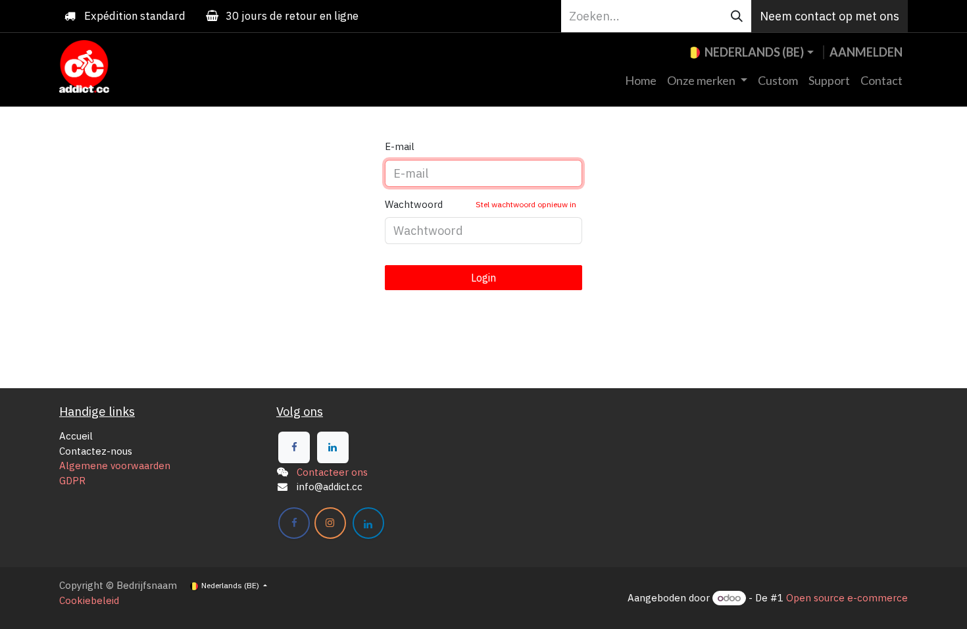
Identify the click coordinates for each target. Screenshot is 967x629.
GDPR (72, 480)
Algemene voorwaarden (114, 465)
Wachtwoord (480, 204)
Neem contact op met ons (829, 16)
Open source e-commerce (847, 597)
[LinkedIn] (333, 447)
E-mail (399, 146)
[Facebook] (294, 447)
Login (483, 277)
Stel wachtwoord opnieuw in (526, 204)
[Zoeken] (736, 16)
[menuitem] (641, 80)
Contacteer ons (332, 472)
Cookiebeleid (89, 600)
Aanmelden (866, 52)
